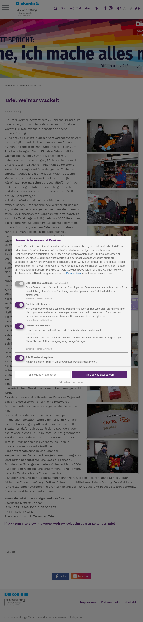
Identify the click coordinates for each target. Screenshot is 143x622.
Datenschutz (73, 273)
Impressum (78, 382)
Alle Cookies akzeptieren (99, 374)
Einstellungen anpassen (42, 374)
